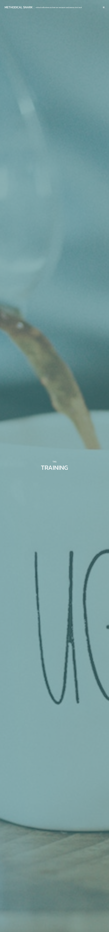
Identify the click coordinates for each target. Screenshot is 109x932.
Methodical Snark (19, 7)
